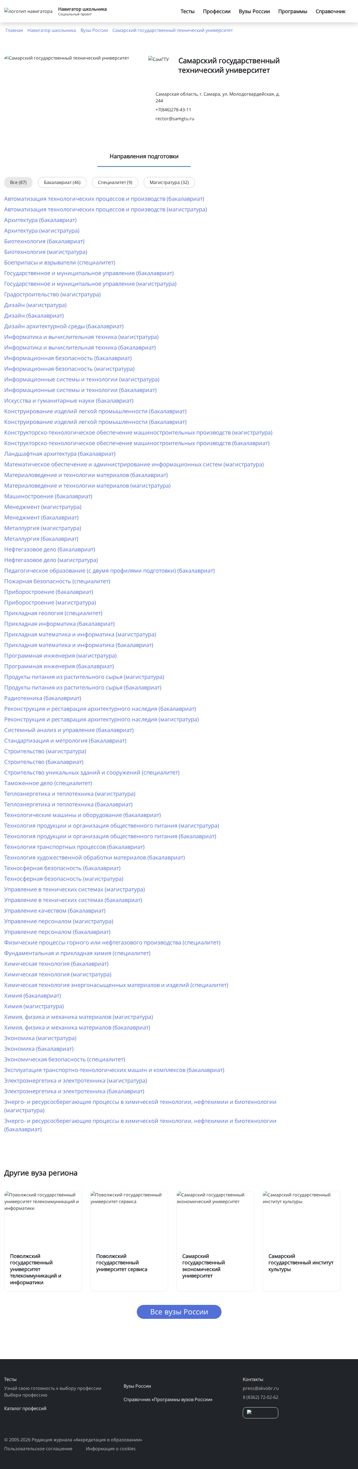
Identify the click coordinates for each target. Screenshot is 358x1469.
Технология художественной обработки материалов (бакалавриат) (94, 857)
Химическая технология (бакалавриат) (56, 963)
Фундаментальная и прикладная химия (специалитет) (77, 953)
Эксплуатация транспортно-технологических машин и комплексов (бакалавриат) (114, 1070)
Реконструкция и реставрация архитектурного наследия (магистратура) (101, 719)
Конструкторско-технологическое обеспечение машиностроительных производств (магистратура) (138, 432)
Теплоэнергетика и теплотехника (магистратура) (69, 793)
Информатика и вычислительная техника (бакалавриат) (80, 347)
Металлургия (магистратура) (42, 528)
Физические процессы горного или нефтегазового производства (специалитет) (112, 942)
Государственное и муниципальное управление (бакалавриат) (89, 273)
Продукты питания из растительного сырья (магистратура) (84, 677)
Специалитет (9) (115, 182)
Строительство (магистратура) (45, 751)
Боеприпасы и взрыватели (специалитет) (59, 262)
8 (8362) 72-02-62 (260, 1397)
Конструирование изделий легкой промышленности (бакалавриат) (95, 411)
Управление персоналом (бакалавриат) (57, 932)
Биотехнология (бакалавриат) (44, 241)
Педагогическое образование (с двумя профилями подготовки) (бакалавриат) (109, 570)
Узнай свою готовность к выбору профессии (52, 1388)
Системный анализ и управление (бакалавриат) (69, 730)
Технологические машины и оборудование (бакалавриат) (82, 815)
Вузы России (254, 11)
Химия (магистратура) (34, 1006)
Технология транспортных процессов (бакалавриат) (74, 847)
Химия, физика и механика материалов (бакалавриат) (77, 1027)
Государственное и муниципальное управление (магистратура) (90, 283)
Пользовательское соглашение (38, 1449)
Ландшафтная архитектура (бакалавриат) (60, 453)
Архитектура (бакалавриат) (40, 220)
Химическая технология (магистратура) (57, 974)
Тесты (188, 11)
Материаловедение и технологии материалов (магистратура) (87, 485)
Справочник (330, 11)
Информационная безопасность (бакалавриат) (68, 358)
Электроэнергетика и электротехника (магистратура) (75, 1080)
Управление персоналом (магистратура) (58, 921)
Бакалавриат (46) (62, 182)
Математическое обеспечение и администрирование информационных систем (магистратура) (134, 464)
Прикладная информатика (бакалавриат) (59, 623)
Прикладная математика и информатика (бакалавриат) (78, 645)
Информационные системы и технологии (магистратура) (81, 379)
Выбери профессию (25, 1395)
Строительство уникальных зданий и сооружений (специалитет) (92, 772)
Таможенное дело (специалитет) (48, 783)
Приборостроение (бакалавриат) (48, 592)
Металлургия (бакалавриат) (41, 538)
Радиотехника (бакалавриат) (42, 698)
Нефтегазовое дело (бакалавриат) (49, 549)
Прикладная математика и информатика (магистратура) (80, 634)
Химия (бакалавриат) (32, 995)
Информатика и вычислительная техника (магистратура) (81, 337)
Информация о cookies (111, 1449)
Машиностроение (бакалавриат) (48, 496)
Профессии (216, 11)
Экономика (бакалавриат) (39, 1048)
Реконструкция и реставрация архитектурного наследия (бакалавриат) (100, 708)
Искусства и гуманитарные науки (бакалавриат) (68, 400)
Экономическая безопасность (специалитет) (64, 1059)
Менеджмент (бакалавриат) (41, 517)
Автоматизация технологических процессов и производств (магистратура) (105, 209)
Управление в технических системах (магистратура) (74, 889)
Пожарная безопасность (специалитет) (57, 581)
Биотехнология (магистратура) (45, 252)
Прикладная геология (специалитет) (53, 613)
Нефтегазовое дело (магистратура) (51, 560)
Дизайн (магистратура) (35, 305)
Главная (14, 30)
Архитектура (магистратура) (41, 230)
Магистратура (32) (169, 182)
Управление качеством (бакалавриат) (54, 910)
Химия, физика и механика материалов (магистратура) (78, 1017)
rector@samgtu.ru (175, 118)
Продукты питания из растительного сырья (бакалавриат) (82, 687)
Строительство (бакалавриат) (43, 762)
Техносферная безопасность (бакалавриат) (62, 868)
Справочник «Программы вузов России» (168, 1399)
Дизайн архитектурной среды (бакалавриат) (64, 326)
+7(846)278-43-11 (173, 110)
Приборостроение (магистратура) (50, 602)
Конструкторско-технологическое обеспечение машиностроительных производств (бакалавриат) (137, 443)
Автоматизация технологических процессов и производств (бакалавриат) (104, 198)
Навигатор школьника (51, 30)
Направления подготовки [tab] (144, 156)
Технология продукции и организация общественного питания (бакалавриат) (110, 836)
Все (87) (18, 182)
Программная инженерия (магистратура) (60, 655)
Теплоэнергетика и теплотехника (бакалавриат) (68, 804)
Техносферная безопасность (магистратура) (63, 878)
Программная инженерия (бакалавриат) (59, 666)
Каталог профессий (25, 1408)
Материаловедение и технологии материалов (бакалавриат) (86, 475)
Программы (292, 11)
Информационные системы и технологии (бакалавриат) (80, 390)
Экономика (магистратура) (40, 1038)
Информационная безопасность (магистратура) (69, 368)
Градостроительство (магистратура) (52, 294)
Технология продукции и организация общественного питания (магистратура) (111, 825)
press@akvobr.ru (261, 1388)
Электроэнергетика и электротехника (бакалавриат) (74, 1091)
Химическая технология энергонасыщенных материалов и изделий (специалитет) (116, 985)
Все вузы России (179, 1312)
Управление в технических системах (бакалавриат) (73, 900)
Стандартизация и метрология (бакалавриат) (65, 740)
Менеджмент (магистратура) (42, 507)
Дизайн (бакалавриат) (34, 315)
